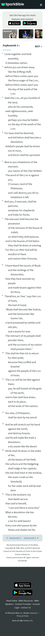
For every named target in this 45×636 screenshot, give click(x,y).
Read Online (11, 600)
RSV (37, 46)
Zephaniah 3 (30, 537)
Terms (26, 616)
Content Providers (23, 604)
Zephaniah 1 (15, 537)
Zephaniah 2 (10, 45)
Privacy (19, 616)
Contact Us (26, 607)
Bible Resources (26, 600)
